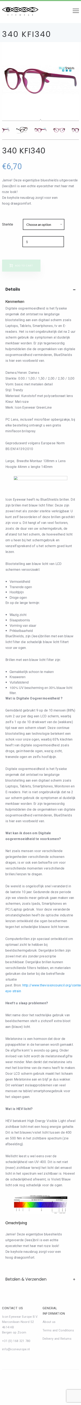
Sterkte (7, 224)
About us (49, 1322)
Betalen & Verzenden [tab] (26, 1279)
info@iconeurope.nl (16, 1349)
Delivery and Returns (57, 1339)
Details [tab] (12, 289)
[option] (40, 80)
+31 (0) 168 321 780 (16, 1341)
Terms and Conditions (58, 1330)
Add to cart (24, 265)
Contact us (12, 1308)
